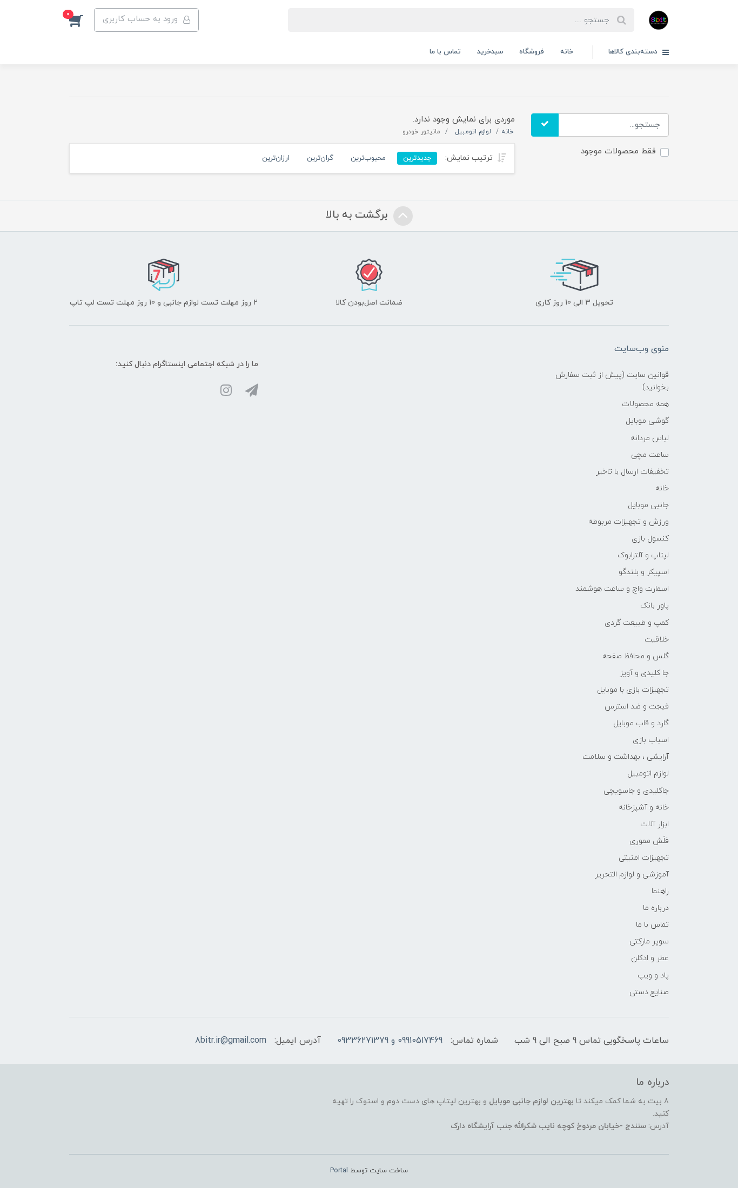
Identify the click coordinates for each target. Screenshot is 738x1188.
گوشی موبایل (647, 421)
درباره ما (656, 908)
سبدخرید (490, 52)
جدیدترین (417, 158)
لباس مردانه (649, 438)
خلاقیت (657, 639)
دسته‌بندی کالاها (634, 52)
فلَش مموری (649, 841)
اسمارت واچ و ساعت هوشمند (622, 589)
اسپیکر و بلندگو (644, 572)
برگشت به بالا (358, 214)
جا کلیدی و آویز (644, 673)
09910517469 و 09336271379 (389, 1041)
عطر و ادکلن (650, 958)
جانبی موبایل (648, 505)
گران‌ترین (320, 158)
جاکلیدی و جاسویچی (636, 791)
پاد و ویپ (653, 975)
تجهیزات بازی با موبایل (633, 690)
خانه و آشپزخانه (644, 807)
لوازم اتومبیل (648, 773)
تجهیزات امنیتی (644, 858)
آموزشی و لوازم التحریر (632, 874)
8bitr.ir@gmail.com (230, 1041)
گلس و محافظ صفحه (635, 656)
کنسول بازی (650, 539)
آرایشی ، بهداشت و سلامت (625, 757)
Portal (339, 1171)
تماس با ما (445, 52)
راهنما (660, 891)
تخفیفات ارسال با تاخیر (632, 472)
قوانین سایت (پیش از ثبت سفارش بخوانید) (612, 381)
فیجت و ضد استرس (637, 706)
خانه (566, 52)
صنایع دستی (649, 992)
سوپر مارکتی (649, 941)
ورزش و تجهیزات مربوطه (628, 522)
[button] (81, 20)
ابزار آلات (654, 824)
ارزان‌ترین (276, 158)
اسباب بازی (651, 740)
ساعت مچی (650, 455)
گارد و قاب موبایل (641, 723)
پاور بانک (654, 605)
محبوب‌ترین (368, 158)
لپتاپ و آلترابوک (643, 555)
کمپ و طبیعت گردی (637, 623)
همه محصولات (645, 404)
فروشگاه (531, 52)
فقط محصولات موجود (618, 151)
